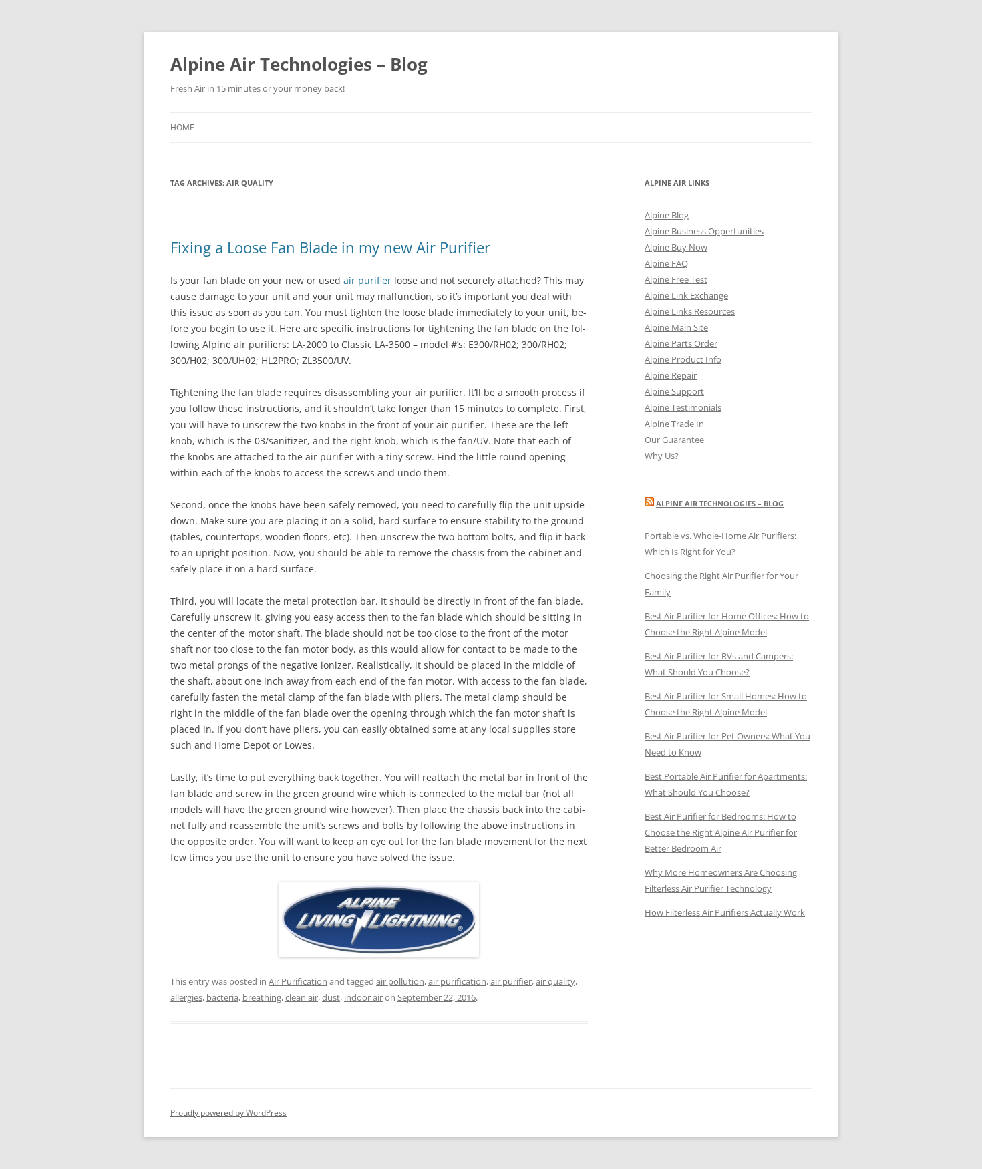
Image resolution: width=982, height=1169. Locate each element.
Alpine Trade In (674, 424)
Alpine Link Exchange (686, 295)
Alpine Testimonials (683, 407)
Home (182, 127)
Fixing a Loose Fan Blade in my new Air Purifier (330, 247)
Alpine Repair (671, 375)
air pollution (400, 981)
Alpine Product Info (683, 359)
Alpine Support (674, 391)
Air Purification (298, 981)
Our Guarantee (674, 440)
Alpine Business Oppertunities (704, 231)
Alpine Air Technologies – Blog (299, 64)
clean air (301, 997)
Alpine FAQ (666, 263)
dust (331, 997)
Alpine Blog (667, 215)
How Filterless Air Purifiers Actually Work (725, 912)
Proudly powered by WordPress (228, 1112)
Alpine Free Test (676, 279)
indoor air (363, 997)
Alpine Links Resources (690, 311)
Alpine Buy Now (676, 247)
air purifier (367, 280)
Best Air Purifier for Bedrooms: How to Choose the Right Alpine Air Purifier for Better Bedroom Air (721, 832)
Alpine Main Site (676, 327)
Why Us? (662, 456)
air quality (555, 981)
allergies (186, 997)
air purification (457, 981)
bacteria (222, 997)
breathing (261, 997)
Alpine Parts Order (681, 343)
